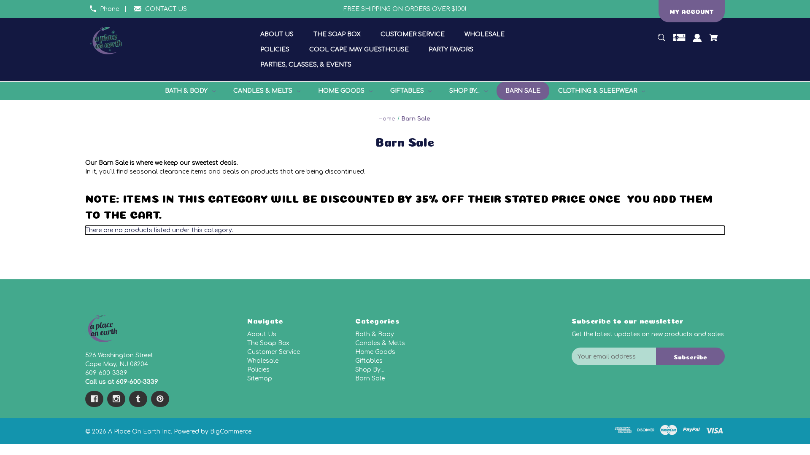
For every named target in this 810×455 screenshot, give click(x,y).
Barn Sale (370, 378)
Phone (109, 9)
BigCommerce (230, 431)
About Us (261, 334)
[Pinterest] (160, 399)
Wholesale (262, 361)
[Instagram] (116, 399)
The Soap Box (268, 343)
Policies (258, 370)
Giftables (369, 361)
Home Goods (375, 352)
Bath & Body (374, 334)
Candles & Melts (380, 343)
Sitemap (259, 378)
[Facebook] (94, 399)
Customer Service (273, 352)
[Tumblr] (138, 399)
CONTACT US (166, 9)
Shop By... (369, 370)
